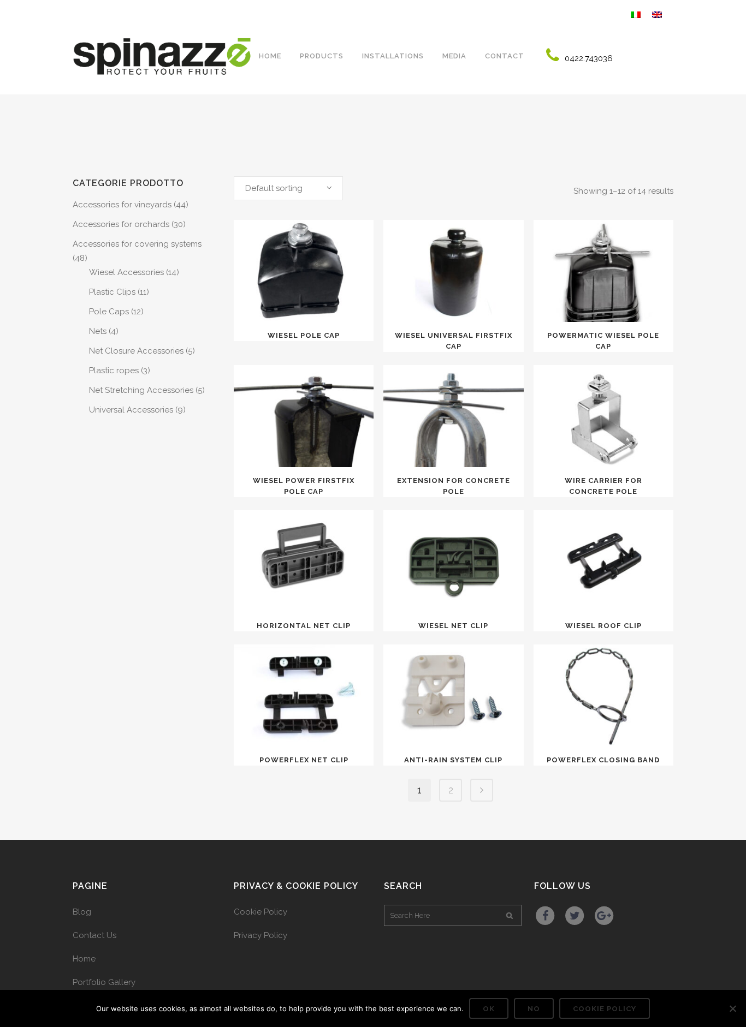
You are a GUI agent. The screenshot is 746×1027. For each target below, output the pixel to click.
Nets (97, 331)
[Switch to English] (658, 13)
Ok (489, 1009)
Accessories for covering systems (137, 244)
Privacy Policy (260, 935)
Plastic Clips (112, 292)
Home (84, 959)
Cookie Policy (260, 912)
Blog (82, 912)
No (534, 1009)
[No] (732, 1008)
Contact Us (94, 935)
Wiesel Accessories (126, 272)
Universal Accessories (131, 410)
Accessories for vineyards (122, 205)
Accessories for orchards (121, 224)
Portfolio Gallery (104, 982)
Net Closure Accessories (136, 351)
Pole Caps (109, 312)
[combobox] (288, 188)
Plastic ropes (114, 370)
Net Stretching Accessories (141, 390)
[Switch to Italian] (637, 13)
